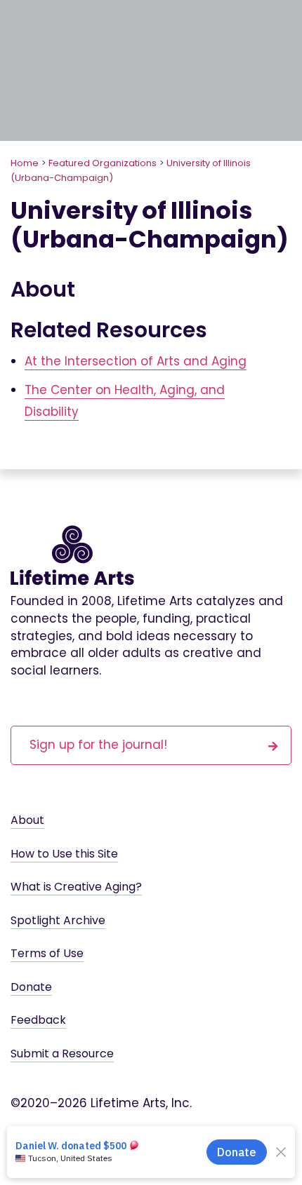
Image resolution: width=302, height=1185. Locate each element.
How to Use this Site (64, 854)
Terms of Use (47, 953)
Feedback (38, 1020)
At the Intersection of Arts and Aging (136, 361)
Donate (31, 987)
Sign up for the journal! (98, 744)
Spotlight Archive (58, 920)
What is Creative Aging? (76, 887)
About (27, 820)
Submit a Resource (62, 1053)
